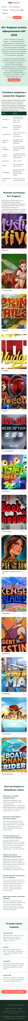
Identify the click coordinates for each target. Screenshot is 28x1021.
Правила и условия (11, 1008)
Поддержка (5, 13)
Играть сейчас (14, 80)
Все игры (4, 7)
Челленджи (5, 10)
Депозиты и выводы (16, 10)
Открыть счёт (17, 17)
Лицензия (19, 1008)
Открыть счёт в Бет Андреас (14, 992)
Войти (9, 17)
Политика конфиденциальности (16, 1005)
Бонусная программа (14, 7)
